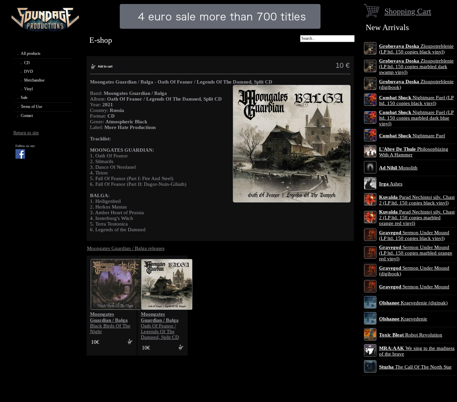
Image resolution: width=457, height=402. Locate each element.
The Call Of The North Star (415, 367)
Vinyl (28, 89)
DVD (28, 71)
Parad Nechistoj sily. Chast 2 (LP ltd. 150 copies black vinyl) (417, 200)
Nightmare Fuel (412, 135)
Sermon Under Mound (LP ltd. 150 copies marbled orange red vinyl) (415, 253)
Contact (27, 115)
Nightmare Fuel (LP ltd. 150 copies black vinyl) (416, 100)
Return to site (26, 132)
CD (27, 62)
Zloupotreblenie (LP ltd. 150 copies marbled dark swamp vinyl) (416, 66)
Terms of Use (31, 106)
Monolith (398, 167)
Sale (24, 97)
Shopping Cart (407, 11)
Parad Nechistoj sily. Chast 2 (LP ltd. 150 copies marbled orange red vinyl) (417, 217)
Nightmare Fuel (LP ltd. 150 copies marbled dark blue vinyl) (416, 118)
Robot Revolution (410, 335)
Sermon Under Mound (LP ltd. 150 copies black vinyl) (414, 235)
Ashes (390, 183)
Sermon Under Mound (414, 286)
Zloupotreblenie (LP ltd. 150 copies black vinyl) (416, 48)
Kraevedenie (403, 318)
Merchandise (34, 80)
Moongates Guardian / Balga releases (126, 248)
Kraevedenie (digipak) (413, 302)
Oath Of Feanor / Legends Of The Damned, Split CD (160, 325)
